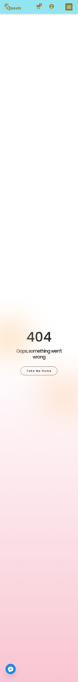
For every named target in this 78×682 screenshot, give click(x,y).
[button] (69, 6)
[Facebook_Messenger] (10, 672)
